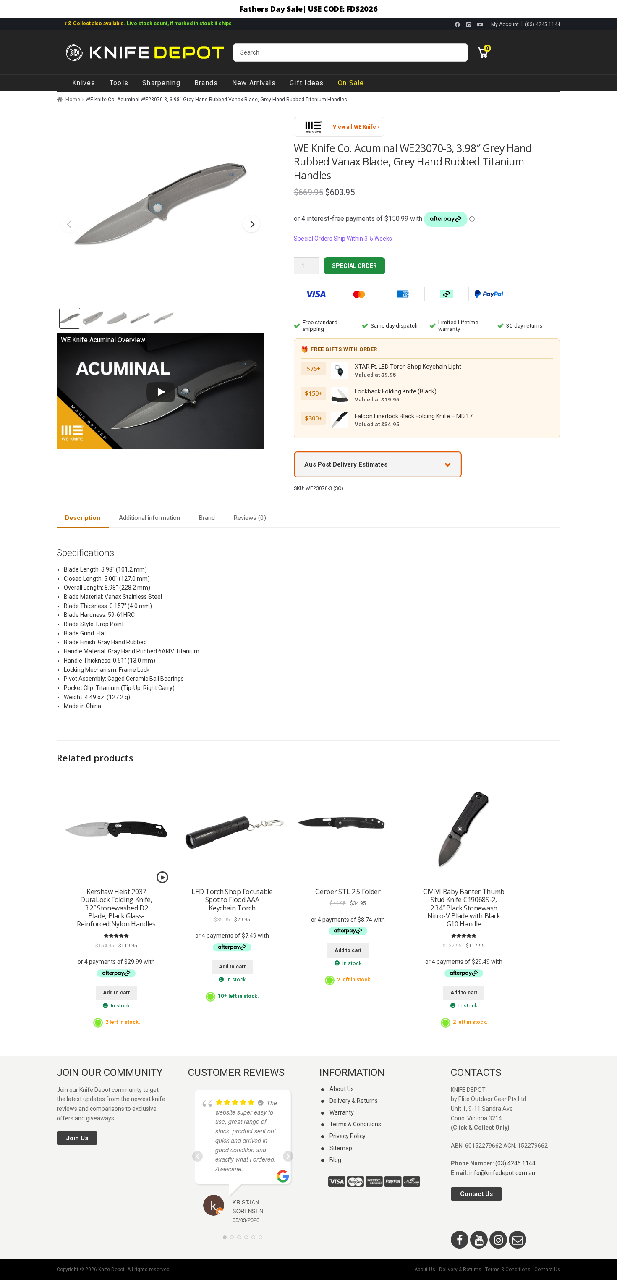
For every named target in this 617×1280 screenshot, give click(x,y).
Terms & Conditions (355, 1124)
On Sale (351, 83)
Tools (119, 83)
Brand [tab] (207, 518)
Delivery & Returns (353, 1100)
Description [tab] (82, 518)
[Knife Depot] (145, 52)
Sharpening (161, 83)
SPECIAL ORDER (354, 265)
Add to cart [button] (116, 993)
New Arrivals (254, 83)
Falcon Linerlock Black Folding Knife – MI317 (414, 416)
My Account (505, 24)
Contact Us (476, 1194)
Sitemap (340, 1148)
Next (251, 223)
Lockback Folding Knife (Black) (396, 391)
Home (72, 99)
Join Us (77, 1138)
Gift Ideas (307, 83)
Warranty (341, 1112)
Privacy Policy (347, 1136)
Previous (69, 223)
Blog (335, 1160)
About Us (341, 1089)
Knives (84, 83)
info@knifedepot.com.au (502, 1173)
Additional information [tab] (149, 518)
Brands (206, 83)
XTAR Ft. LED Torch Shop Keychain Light (408, 366)
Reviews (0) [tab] (249, 518)
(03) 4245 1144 (542, 24)
